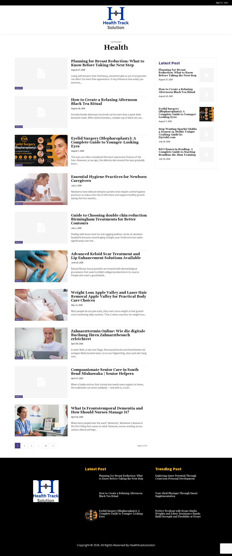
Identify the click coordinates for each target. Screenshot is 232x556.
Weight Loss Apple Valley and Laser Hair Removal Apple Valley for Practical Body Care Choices (109, 296)
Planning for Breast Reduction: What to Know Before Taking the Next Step (107, 63)
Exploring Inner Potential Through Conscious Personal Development (175, 477)
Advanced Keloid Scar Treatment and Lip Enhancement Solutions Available (106, 256)
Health (18, 88)
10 (46, 445)
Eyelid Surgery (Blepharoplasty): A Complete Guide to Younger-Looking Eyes (105, 142)
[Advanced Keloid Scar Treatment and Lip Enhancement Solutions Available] (41, 266)
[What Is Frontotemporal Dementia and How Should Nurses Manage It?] (41, 421)
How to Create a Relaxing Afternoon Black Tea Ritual (104, 102)
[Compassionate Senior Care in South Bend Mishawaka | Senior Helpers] (41, 382)
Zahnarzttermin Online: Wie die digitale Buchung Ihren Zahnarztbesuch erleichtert (108, 335)
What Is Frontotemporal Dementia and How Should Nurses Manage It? (107, 410)
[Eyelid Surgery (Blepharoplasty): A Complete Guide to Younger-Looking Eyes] (41, 151)
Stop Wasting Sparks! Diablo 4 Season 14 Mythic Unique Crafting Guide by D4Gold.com (178, 133)
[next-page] (53, 445)
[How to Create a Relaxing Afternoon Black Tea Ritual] (41, 112)
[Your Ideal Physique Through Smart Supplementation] (211, 497)
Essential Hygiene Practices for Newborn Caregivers (109, 179)
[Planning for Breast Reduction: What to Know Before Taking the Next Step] (41, 73)
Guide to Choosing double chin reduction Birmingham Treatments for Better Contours (109, 219)
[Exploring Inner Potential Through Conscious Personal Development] (211, 480)
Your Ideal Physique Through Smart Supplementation (176, 495)
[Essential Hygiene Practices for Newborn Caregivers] (41, 189)
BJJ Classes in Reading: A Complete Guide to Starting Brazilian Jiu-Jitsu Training (177, 152)
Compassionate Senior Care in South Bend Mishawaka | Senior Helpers (104, 372)
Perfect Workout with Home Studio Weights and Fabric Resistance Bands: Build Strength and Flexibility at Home (178, 513)
